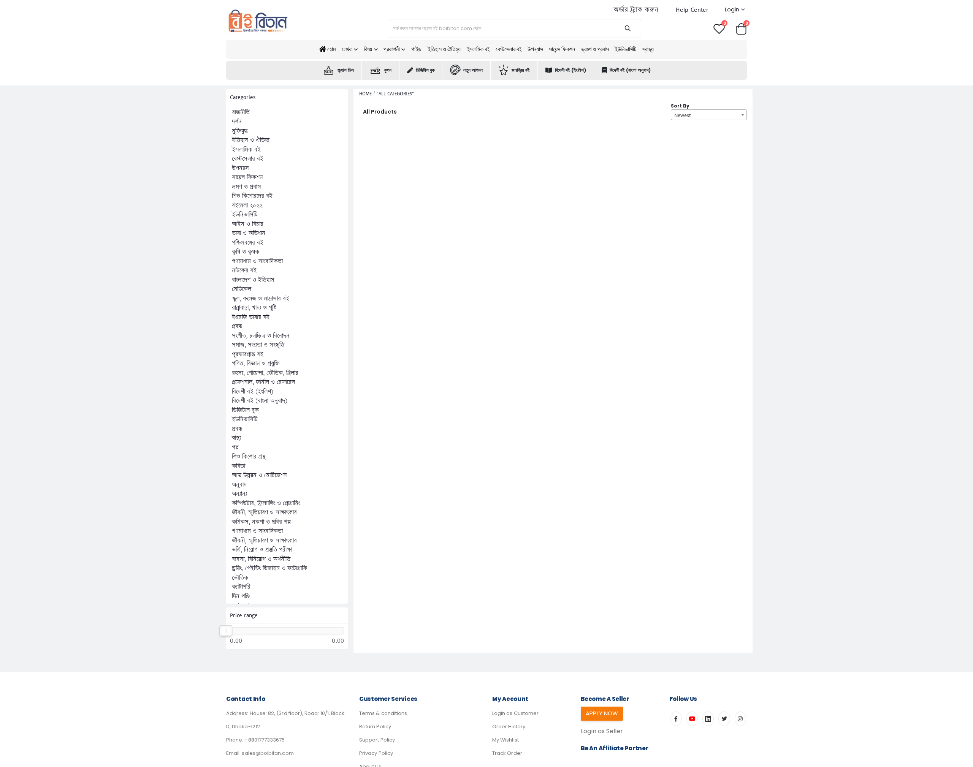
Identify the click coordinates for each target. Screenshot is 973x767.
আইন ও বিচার (247, 224)
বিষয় (368, 49)
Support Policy (377, 739)
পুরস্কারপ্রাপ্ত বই (247, 354)
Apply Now (602, 713)
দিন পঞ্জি (241, 596)
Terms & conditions (383, 713)
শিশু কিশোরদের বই (252, 196)
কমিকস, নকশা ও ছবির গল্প (261, 522)
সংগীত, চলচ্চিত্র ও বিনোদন (261, 336)
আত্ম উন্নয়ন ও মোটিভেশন (259, 475)
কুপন (387, 70)
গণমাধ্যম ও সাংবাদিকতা (257, 261)
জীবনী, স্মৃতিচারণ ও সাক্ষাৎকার (264, 512)
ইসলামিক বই (478, 49)
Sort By (680, 106)
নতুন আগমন (473, 70)
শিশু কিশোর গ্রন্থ (248, 456)
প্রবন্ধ (237, 326)
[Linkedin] (708, 719)
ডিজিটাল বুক (425, 70)
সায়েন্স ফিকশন (562, 49)
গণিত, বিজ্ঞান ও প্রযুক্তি (256, 363)
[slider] (226, 630)
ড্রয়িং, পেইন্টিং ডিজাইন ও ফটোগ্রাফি (269, 568)
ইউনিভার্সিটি (625, 49)
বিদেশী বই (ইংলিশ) (570, 70)
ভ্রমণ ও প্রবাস (595, 49)
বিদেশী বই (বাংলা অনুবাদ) (630, 70)
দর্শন (237, 121)
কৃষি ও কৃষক (245, 252)
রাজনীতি (241, 112)
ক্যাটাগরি (241, 587)
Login (732, 9)
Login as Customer (515, 713)
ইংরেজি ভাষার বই (250, 317)
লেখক (347, 49)
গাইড (416, 49)
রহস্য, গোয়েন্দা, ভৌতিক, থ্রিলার (265, 373)
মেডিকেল (241, 289)
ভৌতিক (240, 578)
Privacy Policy (376, 753)
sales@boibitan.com (267, 753)
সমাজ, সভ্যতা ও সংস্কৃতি (258, 345)
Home (365, 93)
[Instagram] (740, 719)
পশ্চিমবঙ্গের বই (247, 243)
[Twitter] (724, 719)
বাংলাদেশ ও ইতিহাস (253, 280)
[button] (741, 28)
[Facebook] (676, 719)
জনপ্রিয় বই (521, 70)
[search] (628, 28)
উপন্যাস (535, 49)
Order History (508, 726)
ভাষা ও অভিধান (248, 233)
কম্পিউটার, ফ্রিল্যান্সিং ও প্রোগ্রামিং (266, 503)
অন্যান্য (239, 494)
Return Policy (375, 726)
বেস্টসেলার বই (508, 49)
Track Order (507, 753)
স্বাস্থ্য (648, 49)
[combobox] (709, 114)
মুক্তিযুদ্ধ (239, 131)
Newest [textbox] (682, 115)
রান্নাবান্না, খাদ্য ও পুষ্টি (254, 308)
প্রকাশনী (391, 49)
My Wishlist (505, 739)
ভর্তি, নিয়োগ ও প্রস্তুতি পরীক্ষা (262, 550)
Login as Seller (602, 731)
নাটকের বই (244, 270)
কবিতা (238, 466)
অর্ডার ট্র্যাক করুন (635, 9)
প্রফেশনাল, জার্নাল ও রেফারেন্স (263, 382)
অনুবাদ (239, 485)
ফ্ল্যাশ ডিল (346, 70)
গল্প (235, 447)
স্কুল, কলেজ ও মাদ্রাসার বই (260, 298)
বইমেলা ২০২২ (247, 205)
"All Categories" (395, 93)
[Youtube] (692, 719)
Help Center (692, 9)
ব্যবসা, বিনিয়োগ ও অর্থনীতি (261, 559)
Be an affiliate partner (614, 748)
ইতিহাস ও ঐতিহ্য (444, 49)
